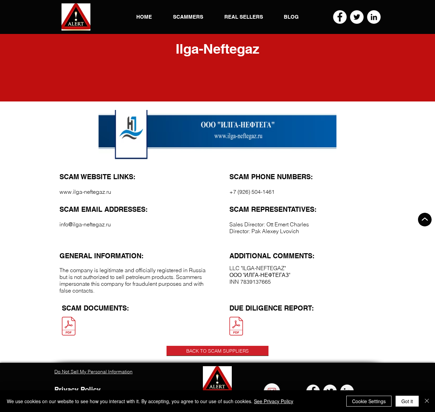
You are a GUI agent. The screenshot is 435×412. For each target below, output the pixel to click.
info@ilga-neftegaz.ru (85, 224)
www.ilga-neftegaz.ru (85, 191)
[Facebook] (340, 17)
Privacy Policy (77, 390)
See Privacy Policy (273, 401)
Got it (407, 401)
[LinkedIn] (374, 17)
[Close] (427, 401)
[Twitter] (357, 17)
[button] (76, 17)
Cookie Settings (369, 401)
